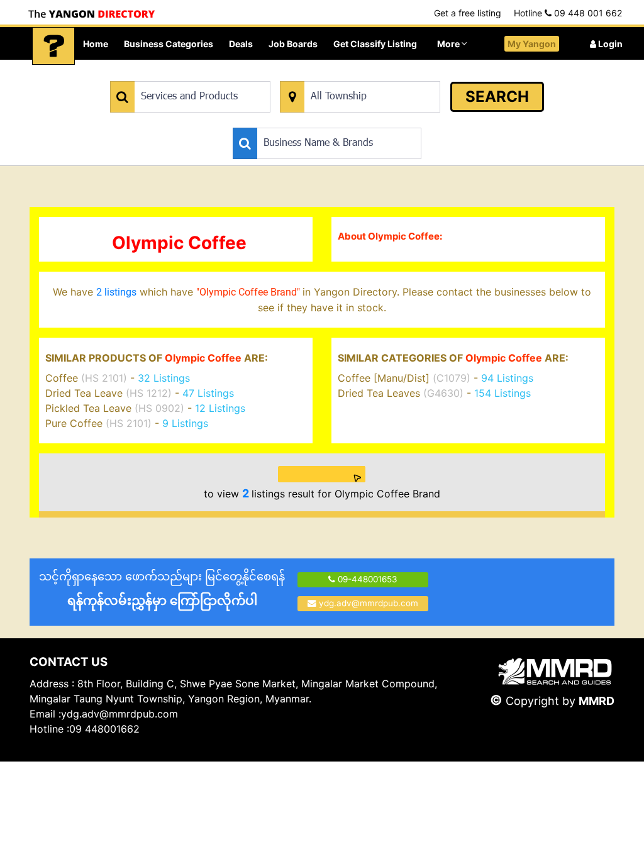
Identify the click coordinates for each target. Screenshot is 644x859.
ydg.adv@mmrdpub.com (368, 603)
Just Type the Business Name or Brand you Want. (327, 121)
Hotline (568, 13)
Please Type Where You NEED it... (344, 74)
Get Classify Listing (375, 43)
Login (609, 43)
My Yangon (532, 43)
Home (95, 43)
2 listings (116, 292)
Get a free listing (467, 13)
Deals (241, 43)
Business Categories (168, 43)
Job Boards (293, 43)
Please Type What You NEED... (169, 74)
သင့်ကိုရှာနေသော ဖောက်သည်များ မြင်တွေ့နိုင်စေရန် (162, 589)
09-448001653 (366, 579)
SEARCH (497, 96)
